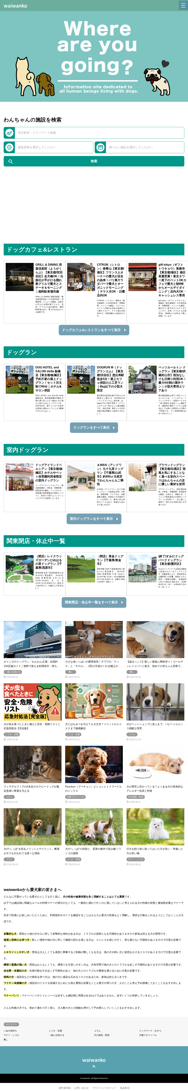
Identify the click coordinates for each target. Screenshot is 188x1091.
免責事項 (124, 1088)
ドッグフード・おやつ (150, 1030)
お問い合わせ (81, 1088)
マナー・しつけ (11, 1035)
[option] (94, 56)
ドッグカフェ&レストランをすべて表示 (91, 330)
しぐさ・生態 (55, 1030)
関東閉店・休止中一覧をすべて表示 (91, 602)
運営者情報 (65, 1088)
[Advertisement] (94, 216)
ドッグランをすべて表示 (91, 427)
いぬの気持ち (10, 1030)
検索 (52, 161)
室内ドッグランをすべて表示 (91, 519)
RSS (94, 1066)
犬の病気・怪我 (101, 1035)
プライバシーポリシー (104, 1088)
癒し (6, 1039)
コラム (97, 1030)
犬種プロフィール (148, 1035)
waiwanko (94, 1059)
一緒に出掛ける (56, 1035)
